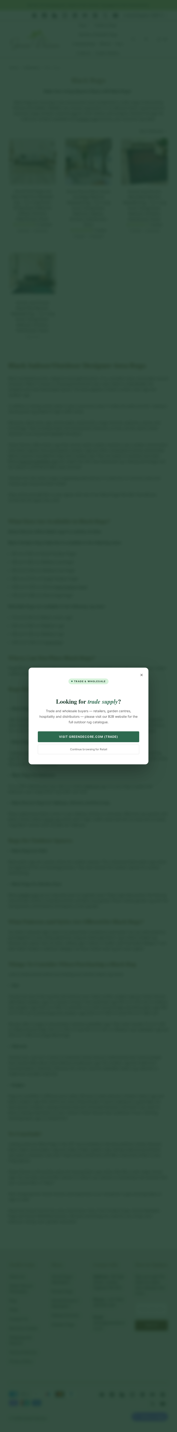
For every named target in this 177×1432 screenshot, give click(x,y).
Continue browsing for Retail (88, 749)
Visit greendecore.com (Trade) (88, 737)
